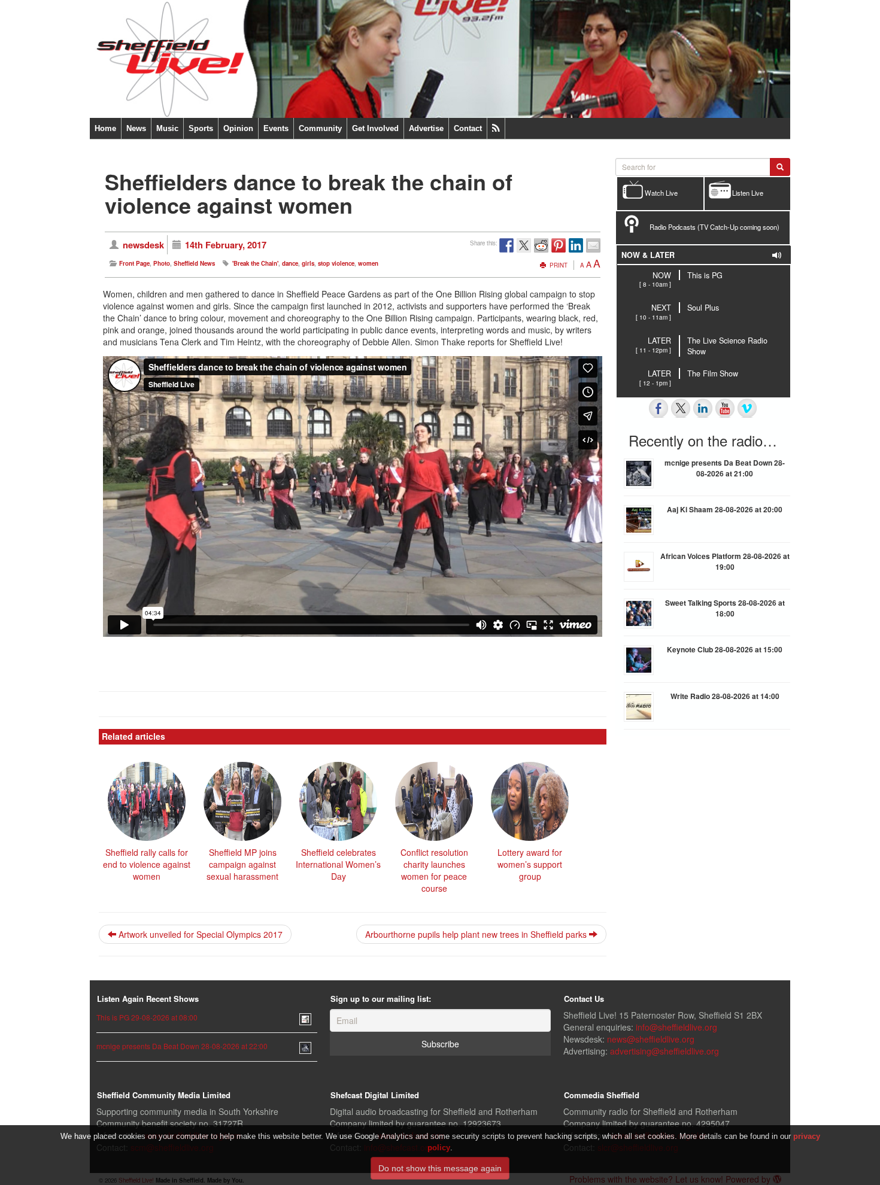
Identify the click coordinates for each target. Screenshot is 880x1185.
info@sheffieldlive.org (676, 1027)
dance (290, 263)
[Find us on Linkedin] (702, 408)
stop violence (336, 263)
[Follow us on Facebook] (658, 408)
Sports (201, 128)
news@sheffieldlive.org (650, 1039)
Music (167, 128)
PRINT (558, 265)
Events (276, 128)
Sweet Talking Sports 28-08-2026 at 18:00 (725, 608)
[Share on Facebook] (506, 245)
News (136, 128)
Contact (468, 128)
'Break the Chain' (255, 263)
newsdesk (143, 244)
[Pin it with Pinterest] (558, 245)
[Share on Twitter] (524, 245)
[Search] (780, 167)
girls (308, 263)
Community (320, 128)
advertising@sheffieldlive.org (664, 1051)
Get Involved (375, 128)
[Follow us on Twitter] (680, 408)
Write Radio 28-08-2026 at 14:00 (724, 696)
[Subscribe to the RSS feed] (496, 128)
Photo (161, 263)
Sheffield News (194, 263)
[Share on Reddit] (541, 245)
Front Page (134, 263)
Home (105, 128)
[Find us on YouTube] (725, 408)
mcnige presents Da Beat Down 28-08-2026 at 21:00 (724, 468)
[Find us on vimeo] (747, 408)
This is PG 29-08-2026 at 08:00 (147, 1017)
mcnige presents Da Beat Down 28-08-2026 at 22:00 (182, 1046)
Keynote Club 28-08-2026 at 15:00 (724, 649)
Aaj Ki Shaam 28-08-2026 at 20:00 (724, 509)
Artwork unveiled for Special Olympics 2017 (199, 934)
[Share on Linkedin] (576, 245)
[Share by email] (593, 245)
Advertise (426, 128)
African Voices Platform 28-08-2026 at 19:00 (725, 561)
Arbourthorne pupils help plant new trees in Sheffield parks (477, 934)
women (368, 263)
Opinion (238, 128)
